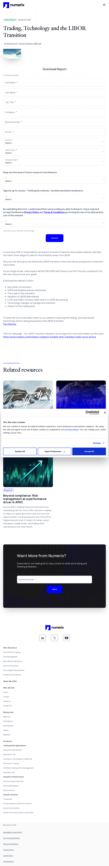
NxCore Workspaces (11, 786)
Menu (104, 4)
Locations (7, 701)
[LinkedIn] (42, 638)
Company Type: (11, 160)
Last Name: (10, 92)
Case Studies (8, 726)
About (5, 692)
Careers (6, 697)
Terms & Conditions (54, 212)
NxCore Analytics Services (13, 781)
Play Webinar (9, 324)
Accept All (89, 451)
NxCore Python (9, 790)
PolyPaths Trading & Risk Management (18, 768)
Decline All (20, 451)
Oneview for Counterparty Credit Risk (17, 759)
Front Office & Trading (11, 652)
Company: (10, 112)
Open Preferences (53, 451)
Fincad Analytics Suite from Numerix (17, 803)
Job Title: (9, 102)
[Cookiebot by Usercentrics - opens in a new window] (87, 413)
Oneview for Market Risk (12, 750)
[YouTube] (66, 638)
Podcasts (6, 735)
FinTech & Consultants (12, 675)
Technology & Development (13, 670)
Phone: (8, 132)
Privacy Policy (31, 212)
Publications (8, 721)
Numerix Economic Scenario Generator (18, 812)
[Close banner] (105, 412)
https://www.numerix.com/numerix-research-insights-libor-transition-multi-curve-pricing (49, 336)
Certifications (8, 861)
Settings (97, 443)
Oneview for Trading (11, 763)
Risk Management (10, 657)
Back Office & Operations (12, 661)
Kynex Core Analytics (11, 808)
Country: (8, 140)
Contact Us (7, 706)
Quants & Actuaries (10, 666)
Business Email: (12, 122)
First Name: (10, 82)
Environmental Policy (11, 838)
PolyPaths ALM (9, 772)
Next (54, 589)
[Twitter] (54, 638)
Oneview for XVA (9, 754)
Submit (54, 238)
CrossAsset (7, 799)
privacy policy (71, 429)
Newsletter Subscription (12, 832)
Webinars (7, 717)
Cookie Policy (8, 855)
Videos (5, 730)
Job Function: (10, 150)
